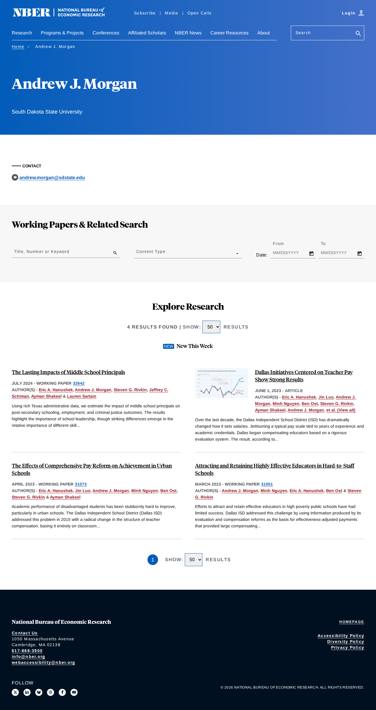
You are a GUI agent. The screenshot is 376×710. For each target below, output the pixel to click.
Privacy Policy (348, 647)
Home (18, 46)
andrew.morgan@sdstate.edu (52, 177)
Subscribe (145, 13)
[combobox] (137, 253)
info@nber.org (28, 656)
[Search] (358, 34)
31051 (267, 484)
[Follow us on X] (15, 692)
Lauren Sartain (81, 396)
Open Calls (199, 13)
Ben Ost (310, 403)
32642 (79, 383)
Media (171, 13)
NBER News (188, 32)
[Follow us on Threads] (50, 692)
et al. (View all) (340, 410)
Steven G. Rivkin (130, 389)
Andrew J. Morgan (93, 389)
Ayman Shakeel (46, 396)
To (328, 243)
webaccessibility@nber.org (43, 662)
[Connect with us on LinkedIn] (27, 692)
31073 (81, 484)
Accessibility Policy (341, 635)
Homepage (351, 622)
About (263, 32)
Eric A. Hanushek (56, 389)
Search (303, 33)
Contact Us (25, 633)
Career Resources (229, 32)
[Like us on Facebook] (62, 692)
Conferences (106, 32)
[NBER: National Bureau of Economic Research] (63, 15)
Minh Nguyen (286, 403)
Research (22, 32)
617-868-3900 (27, 650)
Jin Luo (326, 397)
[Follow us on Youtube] (74, 692)
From (283, 243)
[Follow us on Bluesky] (38, 692)
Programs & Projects (62, 32)
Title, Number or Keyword (41, 251)
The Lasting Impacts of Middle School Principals (68, 372)
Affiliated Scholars (147, 32)
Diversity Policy (345, 641)
